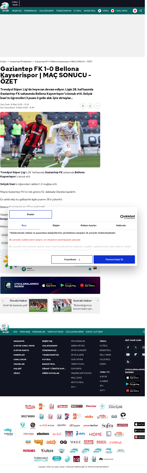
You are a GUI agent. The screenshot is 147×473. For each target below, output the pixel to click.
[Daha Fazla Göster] (97, 106)
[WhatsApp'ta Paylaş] (90, 106)
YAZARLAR (19, 364)
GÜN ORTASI (77, 359)
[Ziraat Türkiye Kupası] (135, 11)
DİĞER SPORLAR (50, 373)
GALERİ (17, 368)
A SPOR (103, 376)
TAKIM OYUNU (77, 364)
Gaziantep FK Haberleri (21, 61)
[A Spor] (4, 7)
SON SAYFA (76, 368)
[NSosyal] (143, 354)
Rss (15, 331)
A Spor (3, 61)
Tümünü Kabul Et (114, 259)
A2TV (102, 390)
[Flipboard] (136, 354)
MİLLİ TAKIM (105, 355)
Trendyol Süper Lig (12, 172)
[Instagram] (143, 347)
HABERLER (19, 355)
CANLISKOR (15, 3)
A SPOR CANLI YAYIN (23, 345)
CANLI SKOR (19, 359)
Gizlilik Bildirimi (75, 331)
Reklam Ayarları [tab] (89, 225)
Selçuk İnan (7, 184)
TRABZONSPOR (63, 10)
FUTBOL (78, 10)
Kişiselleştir (70, 259)
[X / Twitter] (136, 347)
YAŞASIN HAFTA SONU (81, 373)
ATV (101, 385)
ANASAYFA (18, 341)
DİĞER (103, 364)
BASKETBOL (90, 10)
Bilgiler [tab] (56, 225)
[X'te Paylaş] (83, 106)
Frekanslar (38, 331)
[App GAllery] (87, 285)
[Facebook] (128, 347)
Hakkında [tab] (121, 225)
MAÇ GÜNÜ (76, 377)
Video (103, 341)
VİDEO (106, 10)
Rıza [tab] (24, 225)
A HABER (104, 381)
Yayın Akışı (25, 331)
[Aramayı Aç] (144, 331)
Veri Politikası (55, 331)
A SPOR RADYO (21, 350)
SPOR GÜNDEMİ (78, 350)
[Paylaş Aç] (140, 10)
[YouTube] (128, 354)
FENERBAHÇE (30, 10)
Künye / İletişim (94, 331)
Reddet (30, 214)
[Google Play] (68, 285)
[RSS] (128, 362)
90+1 (73, 387)
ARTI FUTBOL (77, 382)
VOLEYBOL (105, 359)
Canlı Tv (105, 372)
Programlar (78, 341)
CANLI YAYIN (121, 10)
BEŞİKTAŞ (17, 10)
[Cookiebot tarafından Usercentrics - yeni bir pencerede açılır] (122, 217)
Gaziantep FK (54, 172)
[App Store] (49, 285)
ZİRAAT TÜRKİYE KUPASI (54, 368)
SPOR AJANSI (77, 355)
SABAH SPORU (78, 345)
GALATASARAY (46, 10)
